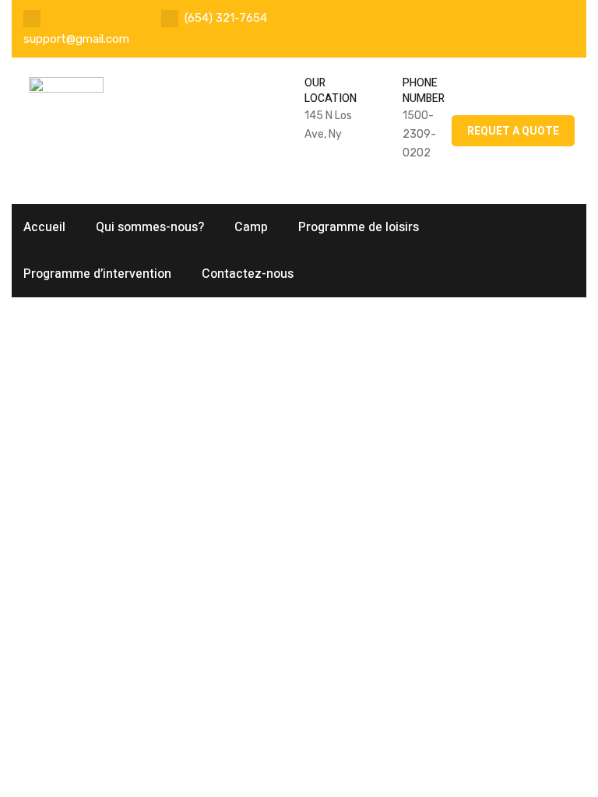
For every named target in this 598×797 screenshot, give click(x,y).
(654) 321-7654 (226, 18)
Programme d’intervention (97, 274)
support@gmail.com (76, 39)
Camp (251, 227)
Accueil (44, 227)
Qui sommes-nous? (150, 227)
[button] (513, 130)
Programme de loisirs (358, 227)
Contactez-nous (248, 274)
